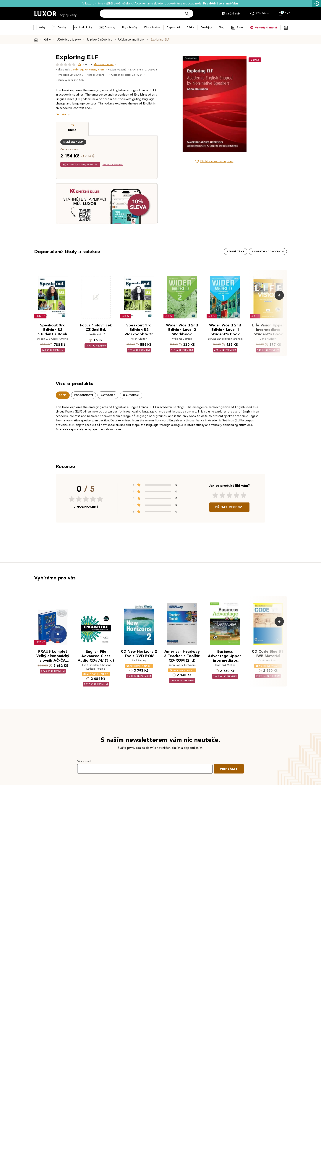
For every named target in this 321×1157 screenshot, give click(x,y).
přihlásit (229, 769)
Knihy (42, 27)
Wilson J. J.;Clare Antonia (53, 338)
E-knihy (62, 27)
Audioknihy (86, 27)
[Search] (187, 13)
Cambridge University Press (87, 69)
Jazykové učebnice (99, 39)
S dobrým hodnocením (268, 251)
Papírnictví (173, 27)
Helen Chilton (139, 338)
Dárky (190, 27)
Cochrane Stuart (268, 660)
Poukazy (110, 27)
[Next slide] (256, 104)
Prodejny (206, 27)
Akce (240, 27)
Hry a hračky (129, 27)
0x (79, 64)
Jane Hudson (268, 338)
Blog (221, 27)
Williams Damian (182, 338)
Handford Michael (225, 665)
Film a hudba (152, 27)
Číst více (61, 114)
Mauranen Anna (104, 64)
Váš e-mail (84, 761)
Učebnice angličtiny (131, 39)
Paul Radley (139, 660)
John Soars (176, 665)
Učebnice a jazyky (69, 39)
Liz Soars (189, 665)
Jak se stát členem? (113, 164)
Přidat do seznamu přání (216, 161)
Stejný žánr (235, 251)
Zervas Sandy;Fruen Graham (225, 338)
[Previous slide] (172, 104)
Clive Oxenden (89, 665)
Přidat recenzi (229, 507)
